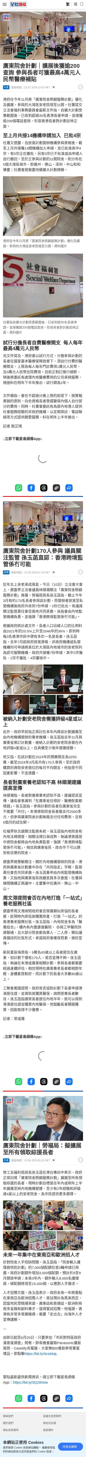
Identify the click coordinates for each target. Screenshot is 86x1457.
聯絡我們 (8, 1416)
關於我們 (8, 1423)
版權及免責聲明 (52, 1416)
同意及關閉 (70, 1446)
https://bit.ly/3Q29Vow (30, 1382)
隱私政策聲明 (11, 1429)
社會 (6, 87)
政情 (6, 572)
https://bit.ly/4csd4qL (41, 1354)
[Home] (18, 4)
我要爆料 (48, 1429)
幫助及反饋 (49, 1423)
